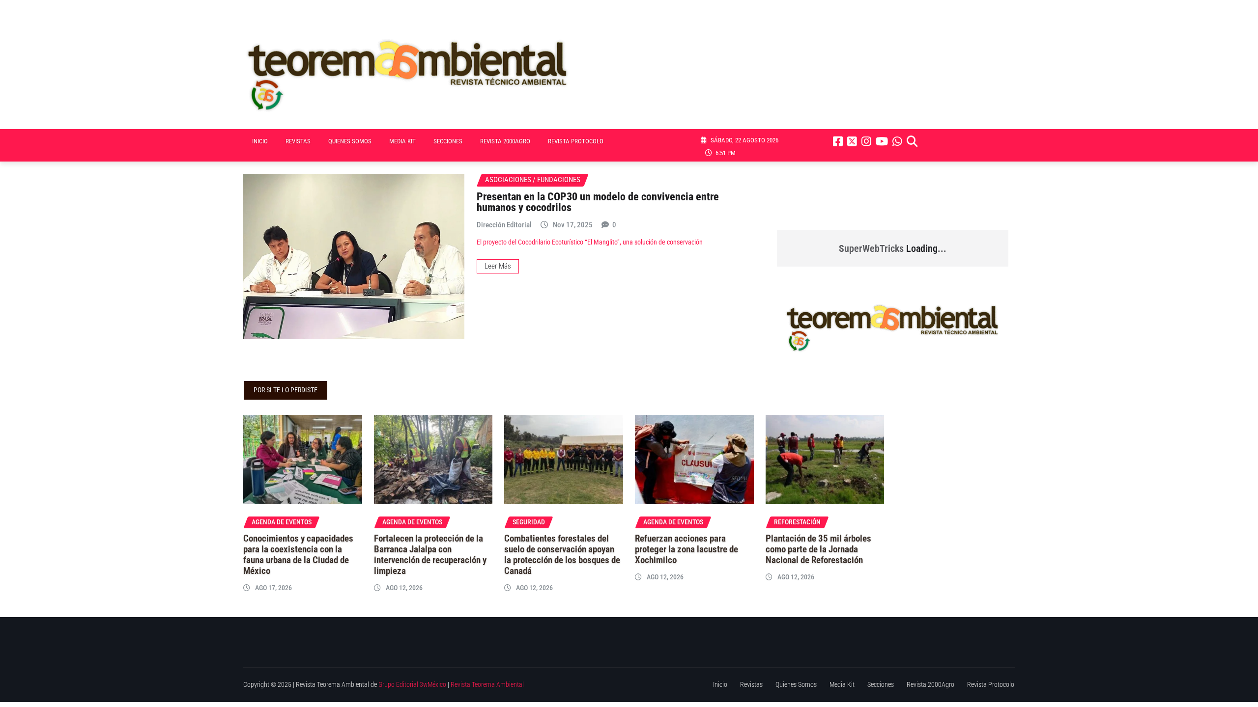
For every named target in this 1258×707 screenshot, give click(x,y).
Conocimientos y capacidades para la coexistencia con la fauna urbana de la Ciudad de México (298, 554)
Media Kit (402, 141)
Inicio (260, 141)
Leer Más (498, 266)
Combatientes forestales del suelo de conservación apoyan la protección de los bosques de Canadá (562, 554)
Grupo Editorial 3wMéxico (412, 684)
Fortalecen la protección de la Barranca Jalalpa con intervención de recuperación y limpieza (430, 554)
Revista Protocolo (575, 141)
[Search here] (912, 141)
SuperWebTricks (871, 248)
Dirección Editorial (504, 224)
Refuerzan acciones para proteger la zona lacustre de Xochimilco (686, 549)
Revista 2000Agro (505, 141)
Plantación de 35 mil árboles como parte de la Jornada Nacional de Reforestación (818, 549)
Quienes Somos (350, 141)
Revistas (298, 141)
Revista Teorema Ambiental (487, 684)
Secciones (447, 141)
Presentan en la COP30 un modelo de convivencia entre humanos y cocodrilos (598, 202)
